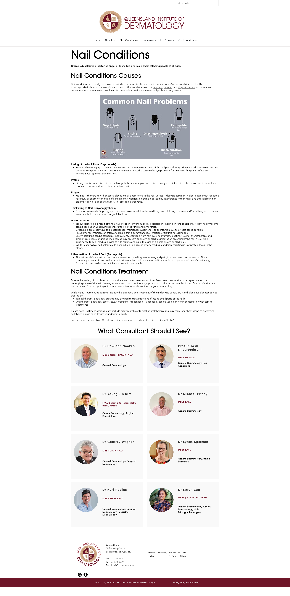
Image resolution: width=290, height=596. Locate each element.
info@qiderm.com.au (123, 565)
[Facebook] (86, 575)
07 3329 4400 (116, 558)
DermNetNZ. (167, 320)
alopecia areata (186, 87)
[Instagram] (80, 575)
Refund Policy (192, 582)
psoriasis (158, 87)
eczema (168, 87)
